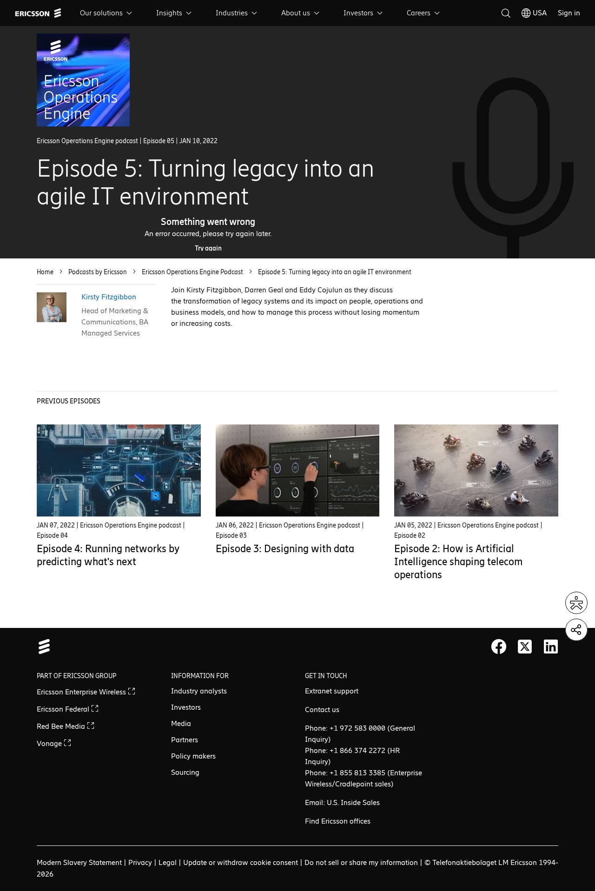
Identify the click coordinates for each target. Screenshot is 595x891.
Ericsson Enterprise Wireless (82, 691)
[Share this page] (576, 630)
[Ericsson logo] (38, 13)
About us (295, 12)
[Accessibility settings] (576, 603)
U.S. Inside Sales (353, 802)
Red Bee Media (62, 726)
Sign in (569, 12)
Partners (184, 739)
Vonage (50, 743)
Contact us (322, 709)
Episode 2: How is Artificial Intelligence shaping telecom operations (458, 561)
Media (181, 723)
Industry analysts (199, 690)
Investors (358, 12)
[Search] (506, 13)
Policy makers (193, 756)
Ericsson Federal (64, 709)
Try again (208, 248)
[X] (524, 646)
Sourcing (185, 772)
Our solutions (101, 12)
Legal (168, 862)
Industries (232, 12)
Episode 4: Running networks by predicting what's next (108, 555)
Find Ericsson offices (337, 821)
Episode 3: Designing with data (285, 548)
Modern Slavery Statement (79, 862)
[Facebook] (498, 646)
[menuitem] (107, 13)
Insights (169, 12)
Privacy (140, 862)
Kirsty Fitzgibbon (108, 296)
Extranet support (331, 690)
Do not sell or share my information (361, 862)
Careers (418, 12)
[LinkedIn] (550, 646)
